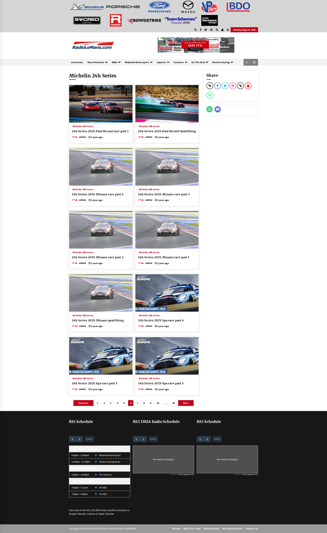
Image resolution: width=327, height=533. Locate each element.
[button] (247, 62)
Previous (83, 403)
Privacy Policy (211, 528)
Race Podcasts (96, 62)
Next (186, 403)
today (89, 438)
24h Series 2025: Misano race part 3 (164, 194)
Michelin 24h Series (83, 126)
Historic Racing (221, 62)
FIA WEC (103, 487)
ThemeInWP (131, 528)
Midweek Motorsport (137, 62)
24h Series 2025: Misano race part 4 (98, 194)
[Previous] (72, 439)
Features (179, 62)
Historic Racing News (109, 461)
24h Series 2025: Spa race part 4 (161, 383)
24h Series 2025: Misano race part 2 (97, 257)
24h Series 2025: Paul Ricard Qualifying (167, 131)
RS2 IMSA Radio (99, 510)
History (176, 528)
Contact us (252, 528)
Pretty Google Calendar (186, 474)
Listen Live (77, 62)
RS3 (114, 510)
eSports (161, 62)
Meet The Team (192, 528)
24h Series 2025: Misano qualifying (98, 320)
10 (158, 403)
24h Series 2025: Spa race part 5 (94, 383)
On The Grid (198, 62)
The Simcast (105, 474)
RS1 (88, 510)
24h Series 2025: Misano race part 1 (163, 257)
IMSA (114, 62)
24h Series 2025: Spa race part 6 (161, 320)
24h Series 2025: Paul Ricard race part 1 (100, 131)
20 (173, 403)
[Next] (79, 439)
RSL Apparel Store (232, 528)
